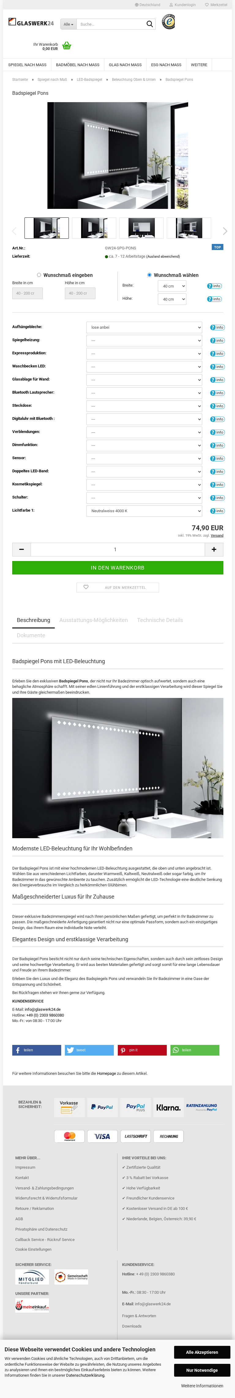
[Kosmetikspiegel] (217, 484)
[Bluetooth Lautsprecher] (217, 392)
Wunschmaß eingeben (68, 275)
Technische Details (160, 620)
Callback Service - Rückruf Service (45, 1239)
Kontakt (22, 1177)
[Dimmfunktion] (217, 445)
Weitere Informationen (202, 1385)
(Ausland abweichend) (163, 257)
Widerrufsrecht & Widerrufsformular (46, 1198)
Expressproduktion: (29, 353)
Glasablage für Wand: (31, 379)
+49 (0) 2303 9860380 (45, 1015)
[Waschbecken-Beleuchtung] (217, 366)
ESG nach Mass (166, 65)
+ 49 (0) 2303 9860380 (155, 1274)
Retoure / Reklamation (34, 1208)
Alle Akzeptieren (202, 1352)
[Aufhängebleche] (217, 327)
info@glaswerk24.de (43, 1009)
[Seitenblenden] (217, 432)
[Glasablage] (217, 379)
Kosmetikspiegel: (27, 484)
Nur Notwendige (202, 1370)
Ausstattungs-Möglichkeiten (93, 620)
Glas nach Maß (125, 65)
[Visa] (103, 1137)
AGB (19, 1219)
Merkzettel (218, 5)
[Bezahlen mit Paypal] (103, 1108)
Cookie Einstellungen (33, 1249)
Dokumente (31, 635)
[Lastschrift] (136, 1137)
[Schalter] (217, 497)
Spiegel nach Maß (27, 65)
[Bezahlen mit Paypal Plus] (136, 1108)
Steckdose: (22, 405)
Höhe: (127, 298)
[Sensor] (217, 458)
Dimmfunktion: (25, 444)
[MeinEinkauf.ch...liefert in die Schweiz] (34, 1307)
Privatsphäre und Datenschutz (41, 1229)
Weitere (199, 65)
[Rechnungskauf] (169, 1137)
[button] (147, 4)
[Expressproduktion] (217, 353)
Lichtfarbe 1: (23, 510)
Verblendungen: (26, 431)
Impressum (25, 1167)
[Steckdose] (217, 405)
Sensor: (19, 458)
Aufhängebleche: (27, 326)
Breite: (127, 285)
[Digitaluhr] (217, 419)
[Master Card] (70, 1137)
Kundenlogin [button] (184, 5)
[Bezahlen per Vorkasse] (70, 1108)
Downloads (132, 1326)
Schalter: (20, 497)
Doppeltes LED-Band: (30, 471)
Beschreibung (33, 620)
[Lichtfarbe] (217, 510)
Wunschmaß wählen (176, 275)
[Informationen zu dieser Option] (214, 285)
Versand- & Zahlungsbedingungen (44, 1188)
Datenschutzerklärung (85, 1375)
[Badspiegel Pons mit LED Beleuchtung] (117, 155)
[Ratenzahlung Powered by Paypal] (202, 1108)
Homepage (106, 1073)
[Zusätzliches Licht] (217, 471)
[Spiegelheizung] (217, 340)
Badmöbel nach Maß (77, 65)
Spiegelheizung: (26, 340)
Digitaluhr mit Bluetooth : (33, 418)
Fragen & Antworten (139, 1316)
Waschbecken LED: (29, 366)
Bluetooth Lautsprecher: (33, 392)
